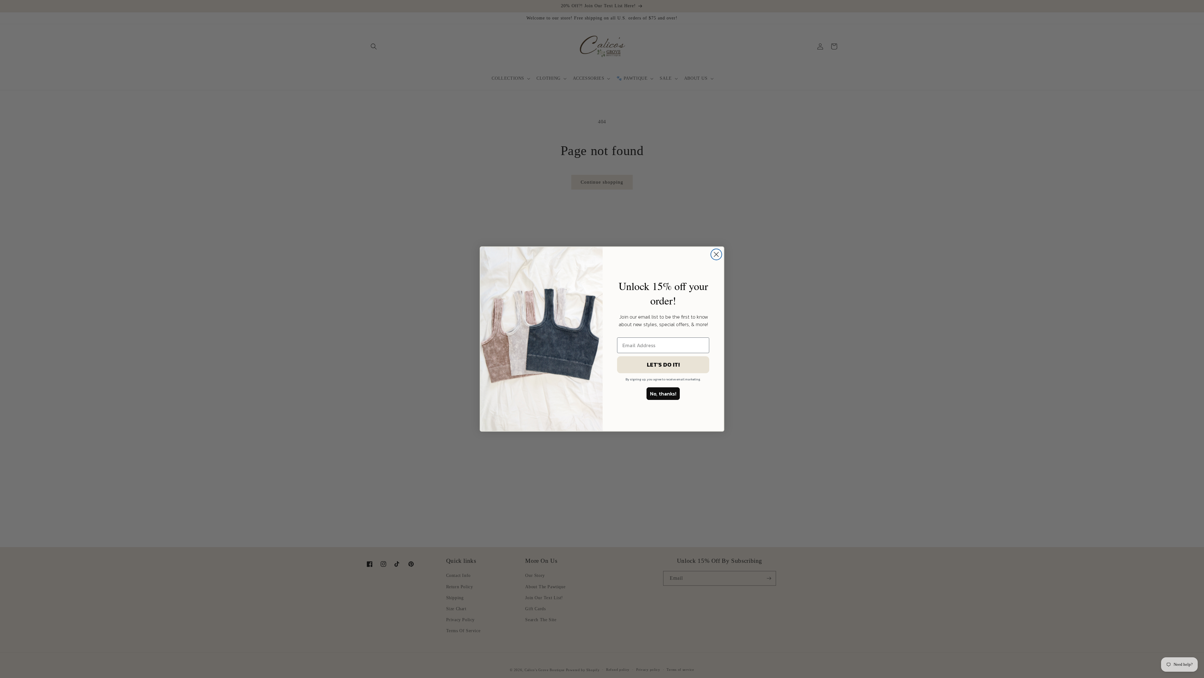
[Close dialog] (716, 254)
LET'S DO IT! (663, 364)
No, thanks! (663, 393)
